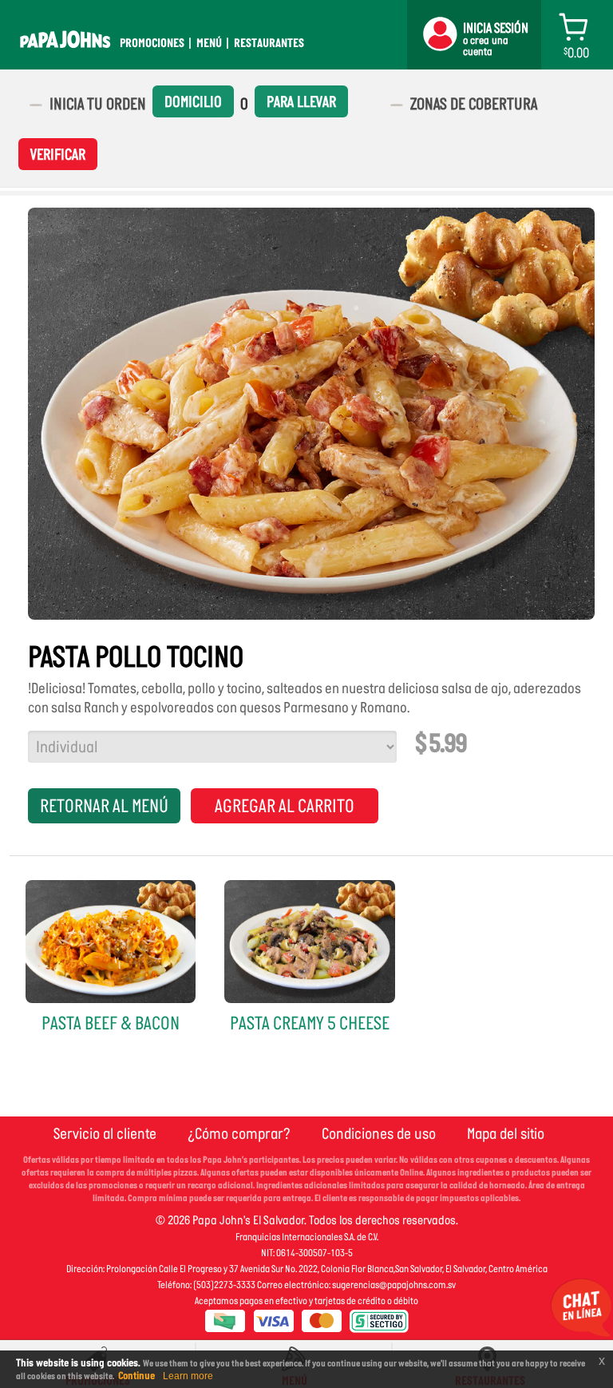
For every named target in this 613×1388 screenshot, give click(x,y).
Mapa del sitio (505, 1133)
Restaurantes (269, 43)
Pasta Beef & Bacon (111, 1023)
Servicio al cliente (104, 1133)
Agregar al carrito (284, 805)
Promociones (152, 43)
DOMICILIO (193, 101)
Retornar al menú (104, 805)
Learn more (188, 1376)
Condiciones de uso (379, 1133)
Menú (209, 43)
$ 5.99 (440, 744)
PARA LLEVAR (301, 101)
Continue (136, 1376)
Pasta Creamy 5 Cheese (310, 1023)
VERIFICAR (57, 154)
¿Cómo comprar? (239, 1133)
